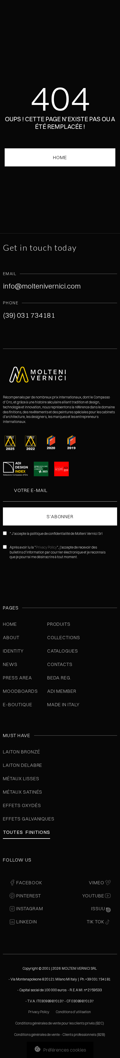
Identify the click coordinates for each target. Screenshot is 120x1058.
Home (10, 624)
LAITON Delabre (22, 765)
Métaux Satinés (22, 792)
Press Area (17, 678)
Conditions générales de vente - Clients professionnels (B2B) (59, 1034)
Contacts (60, 664)
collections (63, 637)
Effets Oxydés (22, 805)
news (10, 664)
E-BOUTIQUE (17, 704)
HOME (60, 157)
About (11, 637)
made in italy (63, 704)
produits (59, 624)
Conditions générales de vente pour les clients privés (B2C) (59, 1023)
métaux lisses (21, 778)
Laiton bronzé (21, 752)
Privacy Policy (46, 547)
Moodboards (20, 691)
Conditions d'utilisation (73, 1012)
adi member (62, 691)
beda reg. (59, 678)
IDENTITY (13, 651)
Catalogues (62, 651)
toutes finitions (26, 832)
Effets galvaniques (28, 819)
